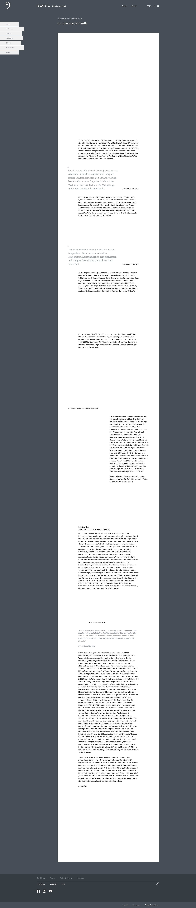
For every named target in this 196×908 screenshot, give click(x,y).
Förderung (9, 29)
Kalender (133, 6)
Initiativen (9, 33)
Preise (8, 24)
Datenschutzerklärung (152, 905)
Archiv (8, 52)
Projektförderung (66, 878)
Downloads (41, 884)
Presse (124, 6)
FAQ (63, 884)
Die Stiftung (9, 38)
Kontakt (125, 905)
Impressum (136, 905)
